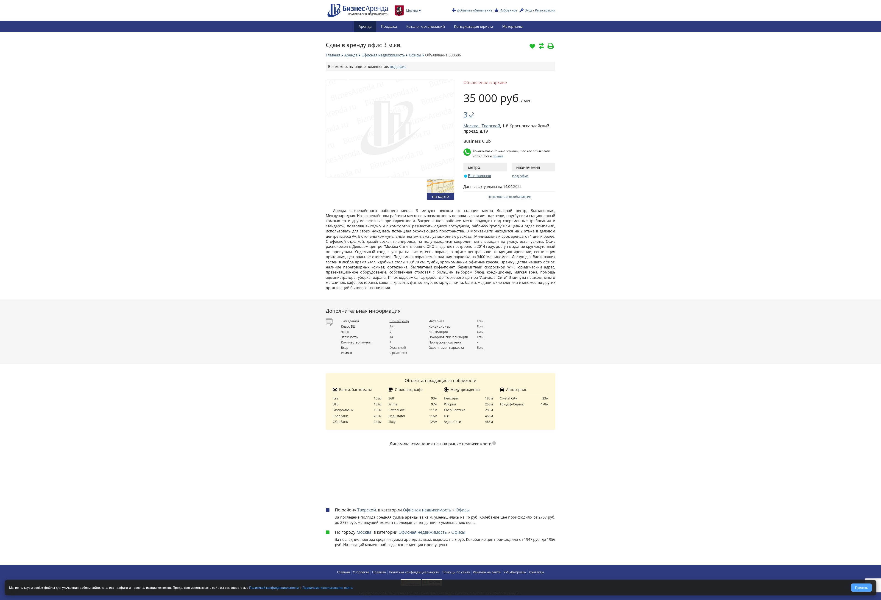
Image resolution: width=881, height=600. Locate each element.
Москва (364, 532)
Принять (861, 587)
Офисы (463, 510)
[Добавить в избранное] (532, 45)
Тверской (491, 125)
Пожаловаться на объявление (509, 197)
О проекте (361, 572)
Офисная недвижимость (427, 510)
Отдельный (398, 347)
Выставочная (479, 176)
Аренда (365, 26)
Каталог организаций (425, 26)
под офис (398, 66)
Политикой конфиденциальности (274, 587)
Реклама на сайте (487, 572)
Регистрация (545, 10)
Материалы (512, 26)
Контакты (536, 572)
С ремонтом (398, 353)
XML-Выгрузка (515, 572)
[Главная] (358, 10)
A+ (391, 326)
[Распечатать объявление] (550, 45)
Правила (379, 572)
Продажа (389, 26)
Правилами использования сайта (327, 587)
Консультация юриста (473, 26)
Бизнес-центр (399, 321)
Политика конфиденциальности (414, 572)
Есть (480, 347)
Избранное (508, 10)
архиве (498, 156)
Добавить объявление (474, 10)
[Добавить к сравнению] (541, 45)
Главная (343, 572)
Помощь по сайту (456, 572)
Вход (528, 10)
